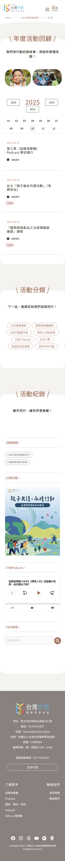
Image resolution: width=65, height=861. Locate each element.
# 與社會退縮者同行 (18, 454)
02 (16, 120)
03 (24, 120)
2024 (51, 102)
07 (56, 120)
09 (21, 128)
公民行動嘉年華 (19, 332)
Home (8, 17)
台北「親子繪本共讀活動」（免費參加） (29, 187)
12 (54, 128)
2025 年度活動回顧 (29, 17)
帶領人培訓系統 (46, 332)
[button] (38, 10)
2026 (13, 102)
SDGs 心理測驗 (13, 816)
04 (32, 120)
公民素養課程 (18, 325)
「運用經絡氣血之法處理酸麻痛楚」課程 (28, 229)
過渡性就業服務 (21, 346)
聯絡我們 (54, 798)
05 (40, 120)
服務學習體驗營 (44, 325)
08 (11, 128)
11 (43, 128)
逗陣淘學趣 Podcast (11, 795)
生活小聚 (45, 339)
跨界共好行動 (46, 346)
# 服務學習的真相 (17, 462)
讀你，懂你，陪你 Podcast (15, 807)
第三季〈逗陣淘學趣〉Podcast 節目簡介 (23, 150)
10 (32, 128)
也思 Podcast (23, 339)
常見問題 (54, 793)
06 (48, 120)
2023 (32, 109)
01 (8, 120)
